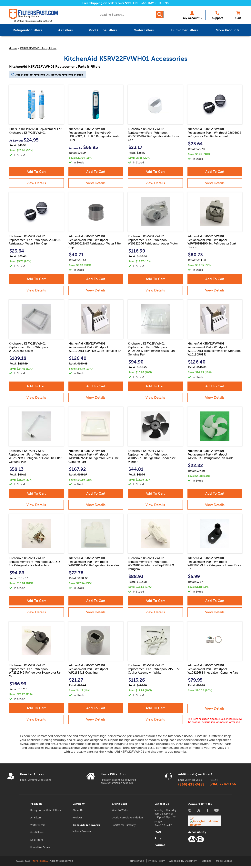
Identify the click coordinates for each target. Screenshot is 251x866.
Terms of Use (136, 860)
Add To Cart (36, 171)
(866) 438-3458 (191, 784)
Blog (158, 838)
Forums (160, 845)
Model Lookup (224, 860)
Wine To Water (120, 810)
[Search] (160, 14)
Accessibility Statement (183, 860)
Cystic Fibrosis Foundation (127, 817)
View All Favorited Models (66, 74)
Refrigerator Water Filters (45, 810)
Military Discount (82, 831)
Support (217, 18)
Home (13, 48)
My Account (191, 18)
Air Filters (36, 817)
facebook (207, 810)
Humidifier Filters (40, 847)
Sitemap (207, 860)
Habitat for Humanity (124, 825)
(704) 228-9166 (223, 784)
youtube (216, 810)
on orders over (106, 3)
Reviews (78, 817)
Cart (238, 18)
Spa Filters (36, 840)
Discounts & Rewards (86, 825)
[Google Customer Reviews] (204, 820)
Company (79, 804)
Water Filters (37, 825)
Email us (183, 779)
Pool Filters (37, 832)
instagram (189, 810)
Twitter (199, 810)
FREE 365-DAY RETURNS (151, 3)
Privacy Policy (156, 860)
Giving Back (119, 804)
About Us (78, 810)
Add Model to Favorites (30, 74)
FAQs (158, 832)
